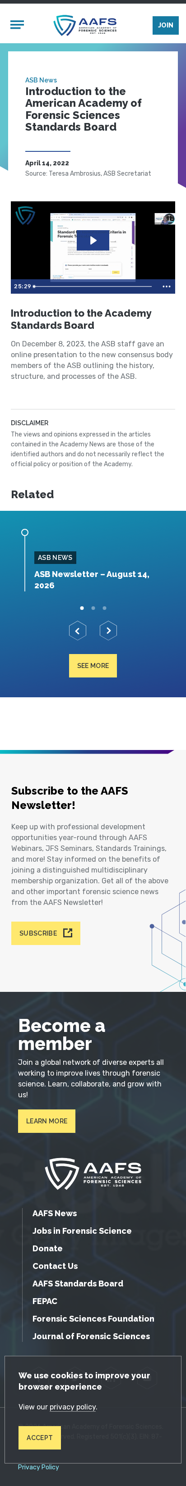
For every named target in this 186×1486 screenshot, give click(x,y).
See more (93, 665)
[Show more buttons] (166, 286)
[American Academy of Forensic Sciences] (84, 25)
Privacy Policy (38, 1467)
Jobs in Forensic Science (82, 1231)
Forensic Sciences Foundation (93, 1318)
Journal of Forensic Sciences (91, 1336)
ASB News (41, 80)
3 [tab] (104, 608)
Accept (40, 1437)
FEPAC (45, 1301)
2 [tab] (93, 608)
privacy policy (73, 1407)
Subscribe (38, 933)
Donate (48, 1248)
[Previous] (77, 631)
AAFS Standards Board (78, 1283)
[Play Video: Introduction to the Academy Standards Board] (93, 240)
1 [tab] (82, 608)
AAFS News (55, 1213)
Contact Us (55, 1266)
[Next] (108, 631)
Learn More (46, 1121)
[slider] (94, 286)
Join (165, 25)
